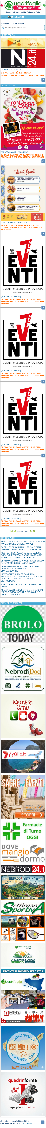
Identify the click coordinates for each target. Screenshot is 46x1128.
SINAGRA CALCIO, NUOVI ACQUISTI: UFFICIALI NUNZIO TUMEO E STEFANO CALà (23, 543)
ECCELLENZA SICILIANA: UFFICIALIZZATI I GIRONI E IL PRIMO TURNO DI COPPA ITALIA (21, 548)
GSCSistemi (26, 1123)
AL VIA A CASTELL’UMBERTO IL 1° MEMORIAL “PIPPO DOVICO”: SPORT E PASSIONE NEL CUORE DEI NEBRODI (22, 592)
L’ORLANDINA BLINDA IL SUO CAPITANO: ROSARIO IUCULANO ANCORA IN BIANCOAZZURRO (20, 568)
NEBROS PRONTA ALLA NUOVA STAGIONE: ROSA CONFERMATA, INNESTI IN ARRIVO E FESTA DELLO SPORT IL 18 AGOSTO (21, 555)
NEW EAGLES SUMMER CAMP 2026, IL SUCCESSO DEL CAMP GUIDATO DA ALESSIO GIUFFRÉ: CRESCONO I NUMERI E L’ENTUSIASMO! (22, 577)
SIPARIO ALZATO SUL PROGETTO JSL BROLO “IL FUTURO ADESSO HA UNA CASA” (22, 562)
